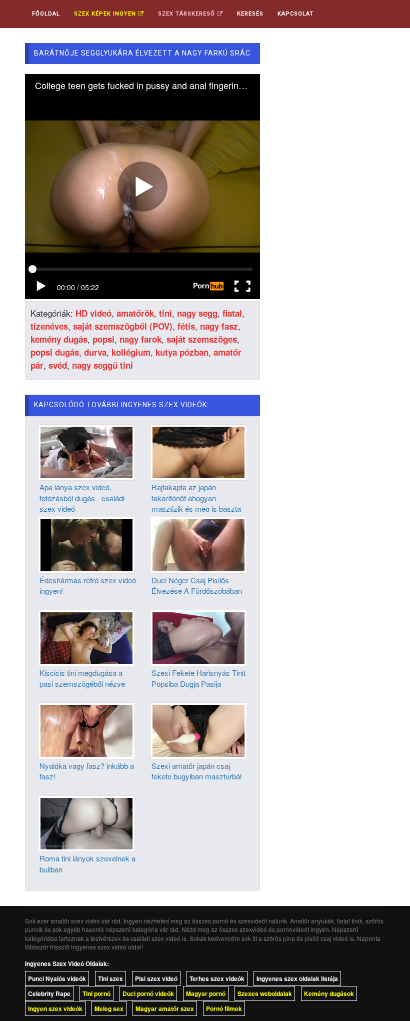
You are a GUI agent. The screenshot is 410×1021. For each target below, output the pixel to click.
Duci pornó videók (148, 993)
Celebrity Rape (49, 993)
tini (165, 313)
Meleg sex (109, 1008)
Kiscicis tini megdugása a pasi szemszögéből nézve (82, 677)
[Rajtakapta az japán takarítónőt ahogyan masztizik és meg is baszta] (198, 451)
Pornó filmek (224, 1008)
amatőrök (135, 313)
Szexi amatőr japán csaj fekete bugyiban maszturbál (197, 770)
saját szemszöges (201, 339)
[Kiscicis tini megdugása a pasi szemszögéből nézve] (86, 637)
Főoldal (46, 14)
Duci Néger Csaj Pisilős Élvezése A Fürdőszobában (197, 585)
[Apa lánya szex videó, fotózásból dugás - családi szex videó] (86, 451)
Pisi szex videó (156, 978)
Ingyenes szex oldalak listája (297, 978)
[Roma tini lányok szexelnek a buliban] (86, 822)
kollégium (131, 352)
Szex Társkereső (187, 14)
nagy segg (197, 313)
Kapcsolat (296, 14)
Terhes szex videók (217, 978)
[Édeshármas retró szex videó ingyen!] (86, 544)
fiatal (232, 313)
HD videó (94, 313)
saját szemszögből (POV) (122, 326)
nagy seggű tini (102, 365)
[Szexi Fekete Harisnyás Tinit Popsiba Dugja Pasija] (198, 637)
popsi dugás (54, 352)
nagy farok (141, 339)
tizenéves (49, 326)
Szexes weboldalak (265, 993)
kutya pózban (182, 352)
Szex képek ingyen (106, 14)
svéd (57, 365)
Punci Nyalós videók (57, 978)
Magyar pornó (206, 993)
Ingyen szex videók (55, 1008)
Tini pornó (96, 993)
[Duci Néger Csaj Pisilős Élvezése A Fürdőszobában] (198, 544)
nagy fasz (219, 326)
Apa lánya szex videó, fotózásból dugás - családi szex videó (82, 498)
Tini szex (110, 978)
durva (95, 352)
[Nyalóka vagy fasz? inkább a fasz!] (86, 730)
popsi (103, 339)
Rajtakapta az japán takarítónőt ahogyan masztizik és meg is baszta (196, 498)
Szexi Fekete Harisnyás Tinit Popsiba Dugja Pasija (199, 677)
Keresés (250, 14)
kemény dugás (59, 339)
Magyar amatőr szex (165, 1008)
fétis (186, 326)
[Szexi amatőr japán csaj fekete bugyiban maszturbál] (198, 730)
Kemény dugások (329, 993)
